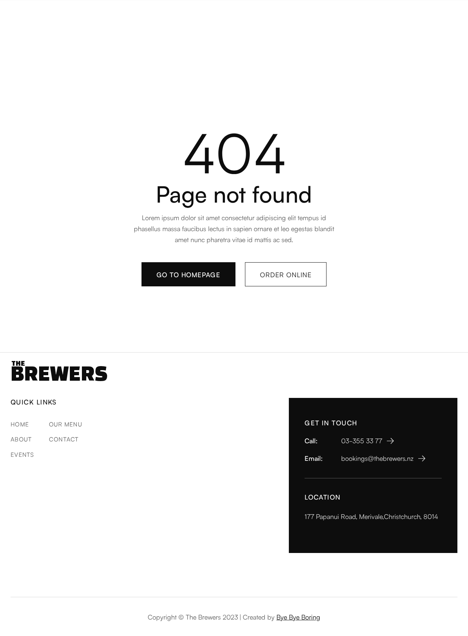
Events (22, 454)
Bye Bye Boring (298, 616)
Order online (286, 274)
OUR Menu (65, 424)
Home (20, 424)
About (21, 439)
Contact (64, 439)
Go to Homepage (188, 274)
